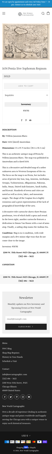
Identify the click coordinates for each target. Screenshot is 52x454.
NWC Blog (7, 348)
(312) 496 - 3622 (9, 378)
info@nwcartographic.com (14, 374)
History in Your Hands (12, 357)
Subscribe (24, 327)
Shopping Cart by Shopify (26, 447)
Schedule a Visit (9, 361)
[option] (26, 41)
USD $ (25, 436)
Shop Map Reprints (10, 353)
